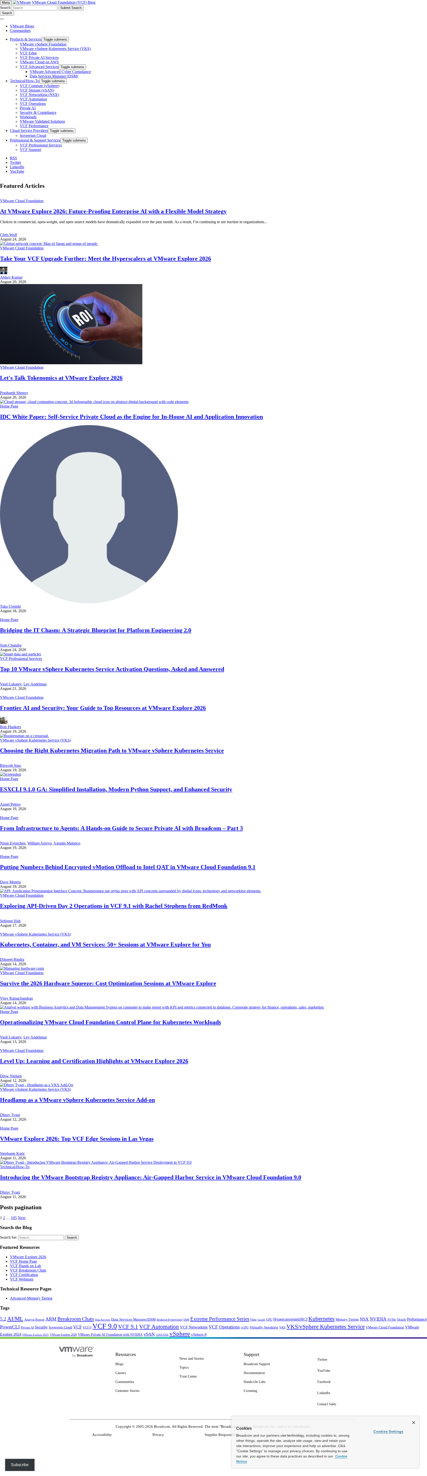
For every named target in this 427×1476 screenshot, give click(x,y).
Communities (20, 30)
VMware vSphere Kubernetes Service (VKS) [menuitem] (55, 49)
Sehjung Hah (10, 921)
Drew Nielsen (11, 1076)
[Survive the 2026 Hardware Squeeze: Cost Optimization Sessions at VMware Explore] (22, 968)
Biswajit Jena (10, 765)
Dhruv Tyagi (10, 1115)
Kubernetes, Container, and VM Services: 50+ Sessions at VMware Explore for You (105, 944)
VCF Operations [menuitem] (33, 103)
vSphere (180, 1333)
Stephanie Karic (12, 1153)
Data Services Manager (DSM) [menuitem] (54, 76)
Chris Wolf (8, 235)
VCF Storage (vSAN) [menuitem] (37, 90)
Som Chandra (10, 645)
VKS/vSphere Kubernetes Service (325, 1326)
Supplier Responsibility (222, 1435)
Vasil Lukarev (10, 684)
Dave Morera (10, 882)
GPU (269, 1319)
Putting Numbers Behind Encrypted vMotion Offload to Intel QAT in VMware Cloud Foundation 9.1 (128, 867)
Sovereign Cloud (60, 1327)
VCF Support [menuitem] (30, 149)
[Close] (413, 1422)
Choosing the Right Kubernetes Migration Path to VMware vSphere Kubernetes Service (112, 750)
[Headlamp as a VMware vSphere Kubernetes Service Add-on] (36, 1085)
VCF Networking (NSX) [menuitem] (39, 95)
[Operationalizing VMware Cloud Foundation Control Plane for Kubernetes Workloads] (162, 1007)
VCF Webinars (21, 1279)
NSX (364, 1319)
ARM (50, 1319)
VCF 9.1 (128, 1326)
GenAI (261, 1319)
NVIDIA (378, 1319)
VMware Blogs (22, 26)
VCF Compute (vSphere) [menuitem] (39, 86)
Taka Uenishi (10, 606)
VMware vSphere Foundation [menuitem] (43, 44)
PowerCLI (10, 1327)
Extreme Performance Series (219, 1319)
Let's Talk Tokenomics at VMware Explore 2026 (61, 378)
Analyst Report (34, 1319)
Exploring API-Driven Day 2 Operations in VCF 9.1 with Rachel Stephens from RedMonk (113, 906)
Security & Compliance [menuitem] (38, 112)
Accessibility (102, 1435)
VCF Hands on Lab (25, 1266)
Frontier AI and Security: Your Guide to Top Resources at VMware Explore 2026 (103, 708)
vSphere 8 (199, 1334)
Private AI (27, 1327)
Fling (253, 1319)
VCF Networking (194, 1327)
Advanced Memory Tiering (31, 1298)
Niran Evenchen (12, 843)
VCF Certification (24, 1275)
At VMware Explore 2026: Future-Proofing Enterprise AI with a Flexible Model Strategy (113, 211)
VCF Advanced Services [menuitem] (39, 67)
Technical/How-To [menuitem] (24, 81)
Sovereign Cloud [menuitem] (33, 135)
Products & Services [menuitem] (26, 39)
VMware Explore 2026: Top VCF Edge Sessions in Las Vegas (76, 1139)
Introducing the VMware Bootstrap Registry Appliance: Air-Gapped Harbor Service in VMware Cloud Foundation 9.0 (150, 1177)
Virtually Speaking (264, 1327)
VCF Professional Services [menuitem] (41, 145)
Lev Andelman (35, 684)
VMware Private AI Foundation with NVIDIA (110, 1334)
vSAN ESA (162, 1334)
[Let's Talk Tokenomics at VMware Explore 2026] (71, 363)
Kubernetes (321, 1318)
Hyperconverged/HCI (290, 1319)
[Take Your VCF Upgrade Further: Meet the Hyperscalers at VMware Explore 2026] (49, 244)
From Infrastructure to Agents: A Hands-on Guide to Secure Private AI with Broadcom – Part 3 (121, 828)
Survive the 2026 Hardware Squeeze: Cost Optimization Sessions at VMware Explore (108, 983)
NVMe (391, 1319)
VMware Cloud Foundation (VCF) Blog (63, 2)
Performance (417, 1319)
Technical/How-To (14, 1167)
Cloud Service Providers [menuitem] (29, 130)
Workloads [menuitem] (28, 117)
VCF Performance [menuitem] (34, 126)
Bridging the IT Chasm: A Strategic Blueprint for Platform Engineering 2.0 (95, 630)
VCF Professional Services (21, 658)
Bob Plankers (10, 727)
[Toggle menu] (2, 19)
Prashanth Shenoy (14, 393)
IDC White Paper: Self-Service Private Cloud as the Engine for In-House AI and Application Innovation (131, 416)
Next (21, 1218)
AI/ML (15, 1319)
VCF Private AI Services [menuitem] (39, 57)
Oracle (401, 1319)
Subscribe (20, 1465)
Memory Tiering (347, 1319)
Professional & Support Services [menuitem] (35, 140)
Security (41, 1327)
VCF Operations (224, 1327)
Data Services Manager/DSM (133, 1319)
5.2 (3, 1319)
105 (14, 1218)
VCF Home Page (23, 1261)
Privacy (158, 1435)
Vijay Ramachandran (16, 998)
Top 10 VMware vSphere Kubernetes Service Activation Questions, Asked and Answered (112, 669)
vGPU (245, 1327)
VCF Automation (159, 1327)
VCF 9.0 (104, 1326)
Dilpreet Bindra (12, 959)
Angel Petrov (10, 804)
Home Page (9, 406)
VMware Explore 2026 (28, 1257)
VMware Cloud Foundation (21, 201)
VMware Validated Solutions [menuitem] (42, 121)
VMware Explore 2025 (35, 1334)
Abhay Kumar (11, 277)
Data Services (102, 1319)
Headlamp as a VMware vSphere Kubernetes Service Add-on (77, 1100)
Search (5, 7)
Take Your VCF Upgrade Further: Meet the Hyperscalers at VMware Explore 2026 (105, 258)
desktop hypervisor (169, 1319)
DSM (186, 1319)
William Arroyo (39, 843)
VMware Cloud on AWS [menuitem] (39, 62)
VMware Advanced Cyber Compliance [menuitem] (60, 72)
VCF (77, 1327)
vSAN (149, 1334)
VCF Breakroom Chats (28, 1270)
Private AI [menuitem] (28, 108)
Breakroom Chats (75, 1319)
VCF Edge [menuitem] (28, 53)
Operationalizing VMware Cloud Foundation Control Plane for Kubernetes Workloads (110, 1022)
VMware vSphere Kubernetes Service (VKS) (35, 740)
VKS (282, 1327)
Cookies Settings (388, 1431)
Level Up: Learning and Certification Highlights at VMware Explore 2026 (94, 1061)
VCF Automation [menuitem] (33, 99)
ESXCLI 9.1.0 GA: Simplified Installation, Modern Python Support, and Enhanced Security (116, 789)
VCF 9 (87, 1327)
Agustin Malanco (66, 843)
